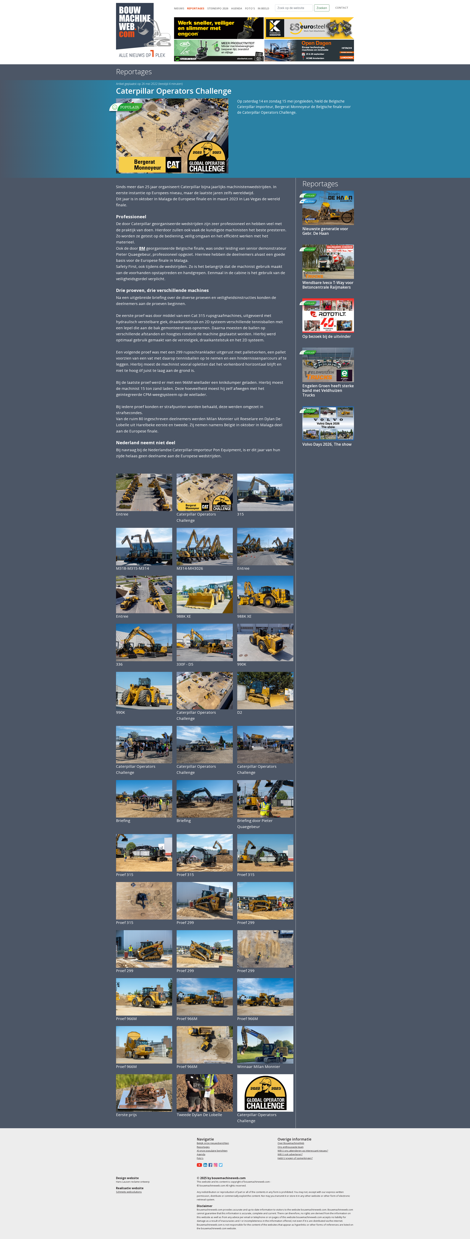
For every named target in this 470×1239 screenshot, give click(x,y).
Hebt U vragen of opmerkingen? (295, 1158)
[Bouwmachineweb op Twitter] (221, 1165)
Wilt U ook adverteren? (290, 1154)
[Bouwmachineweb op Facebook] (211, 1165)
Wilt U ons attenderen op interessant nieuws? (303, 1150)
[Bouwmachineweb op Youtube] (200, 1165)
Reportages (195, 8)
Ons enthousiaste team (290, 1147)
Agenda (236, 8)
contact (341, 7)
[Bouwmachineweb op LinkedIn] (206, 1165)
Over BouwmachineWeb (291, 1143)
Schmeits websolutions (129, 1191)
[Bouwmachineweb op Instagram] (216, 1165)
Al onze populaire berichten (212, 1150)
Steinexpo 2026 (217, 8)
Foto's (250, 8)
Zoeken (322, 8)
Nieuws (179, 8)
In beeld (263, 8)
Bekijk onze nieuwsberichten (213, 1143)
